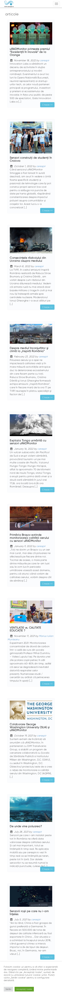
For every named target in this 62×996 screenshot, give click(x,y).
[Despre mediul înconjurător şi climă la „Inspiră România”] (31, 335)
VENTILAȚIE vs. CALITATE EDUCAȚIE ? (25, 629)
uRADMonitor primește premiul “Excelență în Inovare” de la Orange (30, 51)
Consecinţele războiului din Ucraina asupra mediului (28, 259)
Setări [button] (8, 989)
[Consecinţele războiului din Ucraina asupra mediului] (31, 241)
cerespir (44, 60)
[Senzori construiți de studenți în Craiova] (31, 138)
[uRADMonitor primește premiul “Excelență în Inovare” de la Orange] (31, 34)
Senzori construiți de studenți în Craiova (31, 159)
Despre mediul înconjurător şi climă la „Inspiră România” (29, 350)
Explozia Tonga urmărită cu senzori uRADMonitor (28, 442)
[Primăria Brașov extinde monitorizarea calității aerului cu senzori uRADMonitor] (31, 519)
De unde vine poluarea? (26, 826)
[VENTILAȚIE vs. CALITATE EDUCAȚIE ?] (31, 613)
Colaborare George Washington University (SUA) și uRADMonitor (30, 727)
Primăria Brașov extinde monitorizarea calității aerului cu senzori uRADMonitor (29, 537)
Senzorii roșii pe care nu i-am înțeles (29, 913)
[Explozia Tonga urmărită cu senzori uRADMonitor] (31, 426)
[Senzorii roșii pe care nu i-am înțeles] (31, 897)
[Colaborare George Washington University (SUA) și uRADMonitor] (31, 711)
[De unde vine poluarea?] (31, 810)
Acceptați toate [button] (24, 989)
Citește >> (47, 105)
